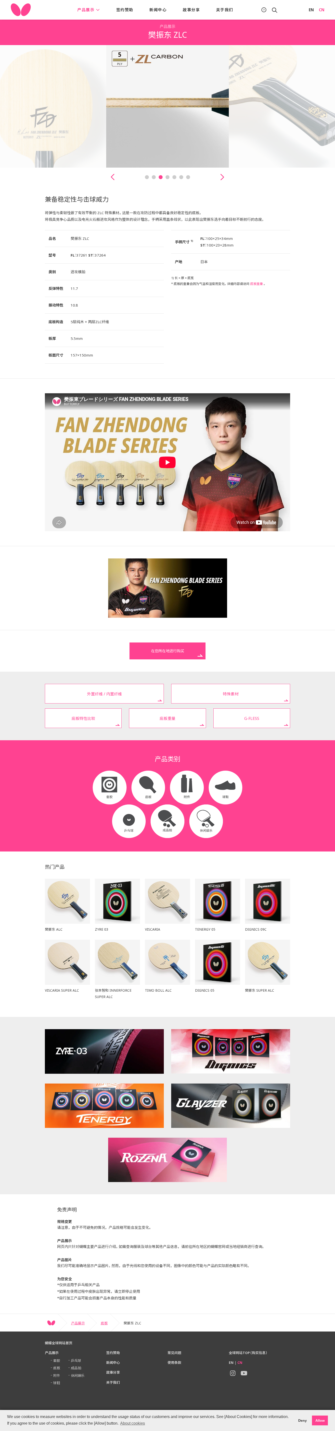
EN (311, 9)
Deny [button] (302, 1420)
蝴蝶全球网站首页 (58, 1343)
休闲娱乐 (78, 1375)
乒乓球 (76, 1360)
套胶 (56, 1360)
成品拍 (76, 1368)
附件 (56, 1375)
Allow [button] (320, 1420)
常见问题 (174, 1352)
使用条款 (174, 1362)
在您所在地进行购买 (167, 650)
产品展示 (86, 9)
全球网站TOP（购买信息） (248, 1352)
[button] (113, 177)
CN (321, 9)
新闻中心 (158, 9)
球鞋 (56, 1383)
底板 (104, 1323)
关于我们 (224, 9)
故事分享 (191, 9)
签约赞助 (124, 9)
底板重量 (256, 284)
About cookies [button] (132, 1423)
